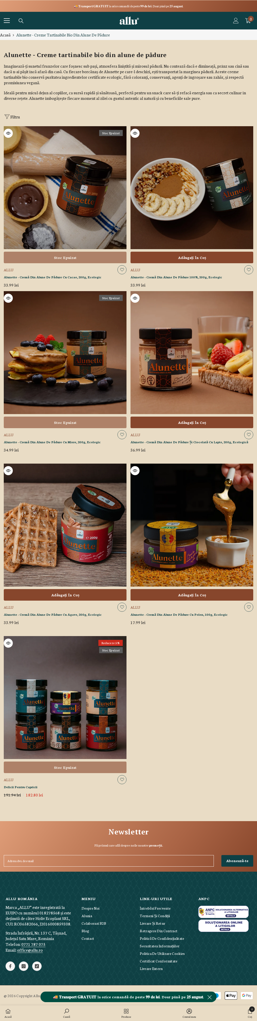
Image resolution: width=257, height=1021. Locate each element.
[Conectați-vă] (236, 20)
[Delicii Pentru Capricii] (65, 697)
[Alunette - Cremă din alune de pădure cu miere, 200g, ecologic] (65, 352)
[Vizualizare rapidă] (8, 133)
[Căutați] (21, 21)
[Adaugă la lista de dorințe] (121, 269)
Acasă (5, 34)
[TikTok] (37, 966)
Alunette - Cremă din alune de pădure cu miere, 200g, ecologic (52, 442)
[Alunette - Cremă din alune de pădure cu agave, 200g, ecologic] (65, 525)
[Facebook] (10, 966)
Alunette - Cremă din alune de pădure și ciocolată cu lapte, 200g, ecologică (189, 442)
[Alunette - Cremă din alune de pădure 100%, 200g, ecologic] (192, 187)
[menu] (7, 21)
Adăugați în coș (192, 257)
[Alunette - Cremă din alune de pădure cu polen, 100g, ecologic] (192, 525)
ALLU (8, 269)
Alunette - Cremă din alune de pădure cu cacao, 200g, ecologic (52, 277)
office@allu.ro (30, 950)
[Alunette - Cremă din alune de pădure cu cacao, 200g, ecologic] (65, 187)
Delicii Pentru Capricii (20, 787)
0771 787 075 (33, 944)
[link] (66, 1013)
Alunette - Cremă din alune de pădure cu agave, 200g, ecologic (53, 614)
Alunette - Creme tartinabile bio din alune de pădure (63, 34)
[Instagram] (23, 966)
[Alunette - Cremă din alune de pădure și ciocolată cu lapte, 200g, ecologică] (192, 352)
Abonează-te (237, 860)
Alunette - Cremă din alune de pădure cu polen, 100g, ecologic (179, 614)
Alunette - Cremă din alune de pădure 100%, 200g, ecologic (176, 277)
